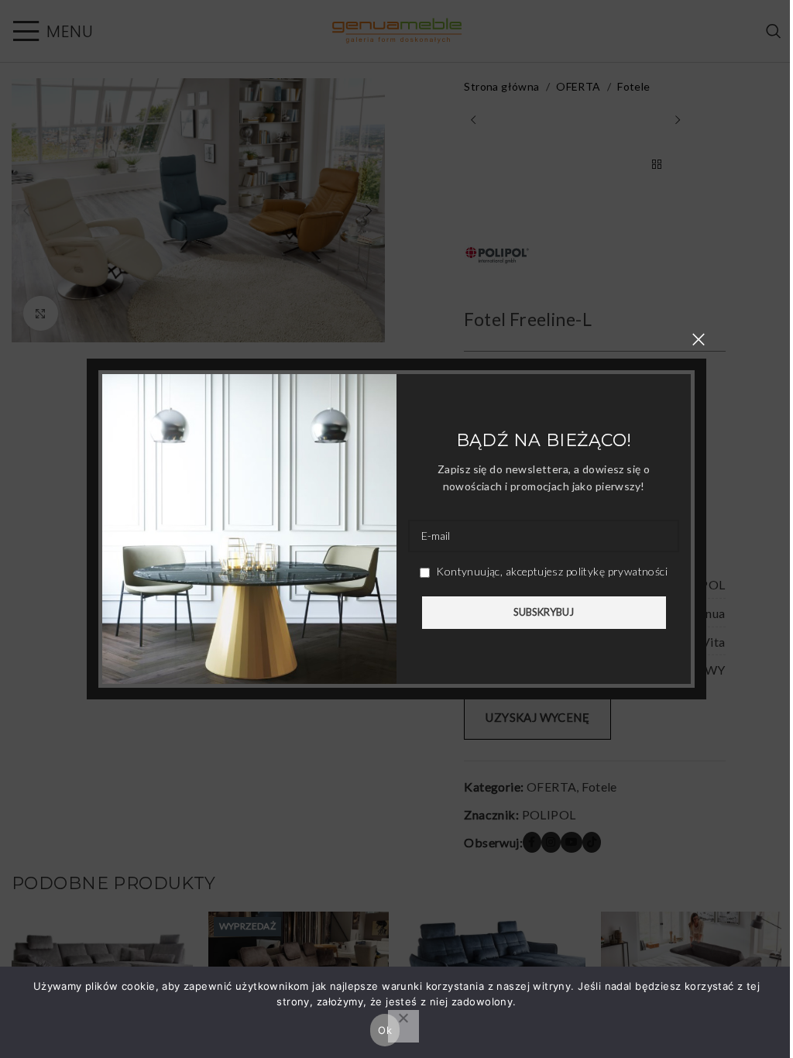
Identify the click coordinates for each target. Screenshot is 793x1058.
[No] (403, 1026)
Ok (385, 1030)
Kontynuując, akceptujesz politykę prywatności (551, 571)
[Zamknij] (698, 339)
